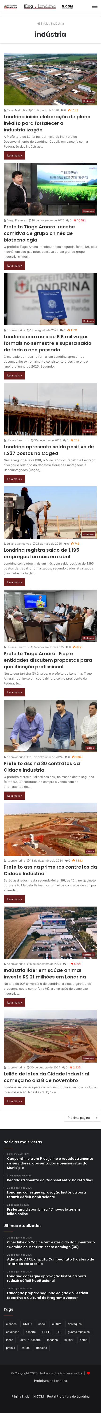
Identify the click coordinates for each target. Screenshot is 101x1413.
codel (42, 1324)
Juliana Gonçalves (18, 543)
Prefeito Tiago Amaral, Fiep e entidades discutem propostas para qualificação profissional (48, 660)
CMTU (27, 1324)
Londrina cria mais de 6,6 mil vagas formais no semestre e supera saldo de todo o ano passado (47, 343)
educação (12, 1332)
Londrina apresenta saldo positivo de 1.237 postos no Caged (49, 450)
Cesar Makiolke (16, 110)
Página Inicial (21, 1396)
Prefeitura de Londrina (50, 1381)
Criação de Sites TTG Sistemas (50, 1389)
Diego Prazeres (16, 220)
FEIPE (46, 1332)
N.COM (38, 1396)
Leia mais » (14, 155)
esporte (31, 1332)
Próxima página (79, 1117)
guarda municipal (79, 1332)
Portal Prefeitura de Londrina (68, 1396)
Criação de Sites (50, 1404)
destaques (75, 1324)
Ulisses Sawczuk (17, 440)
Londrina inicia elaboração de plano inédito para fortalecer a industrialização (47, 123)
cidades (11, 1324)
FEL (58, 1332)
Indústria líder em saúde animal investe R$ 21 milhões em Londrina (45, 973)
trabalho (41, 1348)
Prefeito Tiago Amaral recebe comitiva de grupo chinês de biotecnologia (39, 233)
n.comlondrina (15, 330)
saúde (26, 1348)
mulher (68, 1340)
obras (83, 1340)
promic (10, 1348)
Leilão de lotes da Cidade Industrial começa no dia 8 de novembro (46, 1077)
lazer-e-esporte (30, 1340)
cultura (56, 1324)
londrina (52, 1340)
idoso (9, 1340)
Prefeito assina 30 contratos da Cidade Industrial (42, 766)
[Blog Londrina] (39, 6)
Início (44, 23)
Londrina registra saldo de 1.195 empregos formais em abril (41, 553)
